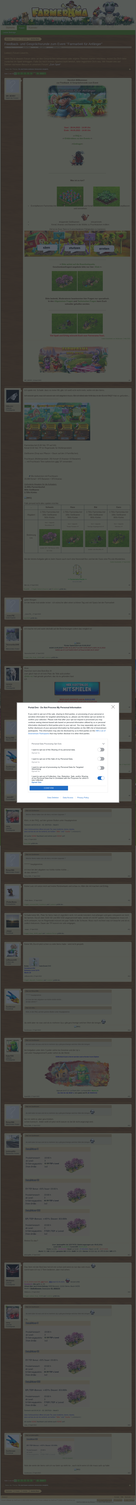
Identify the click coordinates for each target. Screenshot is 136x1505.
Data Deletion (53, 797)
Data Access (68, 797)
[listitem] (68, 743)
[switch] (100, 749)
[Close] (113, 707)
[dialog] (68, 753)
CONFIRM (49, 788)
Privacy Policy (83, 797)
